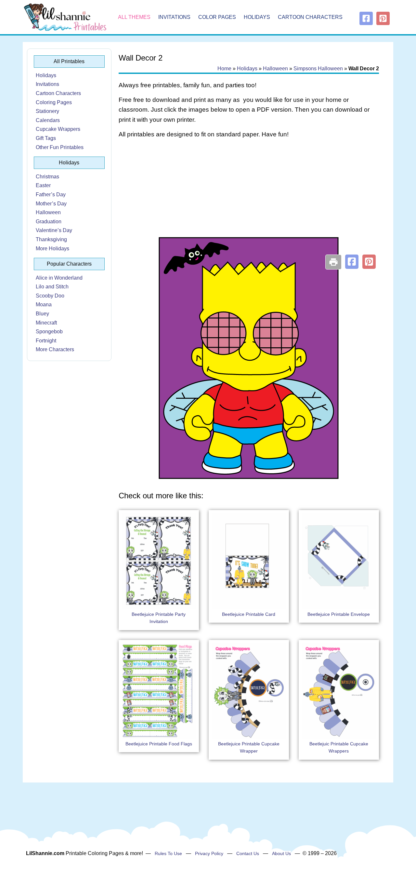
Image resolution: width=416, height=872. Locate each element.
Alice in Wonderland (59, 278)
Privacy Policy (209, 853)
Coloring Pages (54, 102)
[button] (351, 262)
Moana (44, 304)
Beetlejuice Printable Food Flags (158, 743)
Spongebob (49, 331)
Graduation (48, 221)
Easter (43, 185)
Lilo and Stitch (52, 286)
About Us (281, 853)
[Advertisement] (248, 196)
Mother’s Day (51, 203)
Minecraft (46, 322)
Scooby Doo (50, 295)
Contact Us (247, 853)
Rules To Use (168, 853)
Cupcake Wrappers (58, 129)
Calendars (48, 120)
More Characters (55, 349)
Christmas (47, 176)
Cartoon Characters (310, 17)
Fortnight (46, 340)
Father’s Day (51, 194)
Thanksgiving (51, 239)
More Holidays (52, 248)
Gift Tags (46, 138)
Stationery (47, 111)
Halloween (48, 212)
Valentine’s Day (54, 230)
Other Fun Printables (60, 147)
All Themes (134, 17)
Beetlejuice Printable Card (248, 614)
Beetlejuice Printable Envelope (338, 614)
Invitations (174, 17)
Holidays (257, 17)
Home (224, 68)
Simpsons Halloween (318, 68)
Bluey (42, 313)
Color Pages (217, 17)
